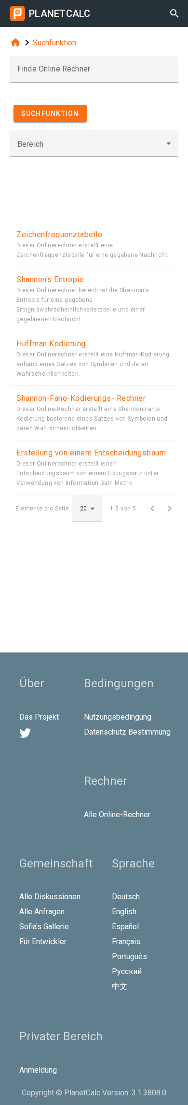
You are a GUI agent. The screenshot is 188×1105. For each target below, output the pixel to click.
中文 (119, 986)
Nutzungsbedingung (117, 717)
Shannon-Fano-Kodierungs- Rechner (81, 398)
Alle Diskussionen (50, 896)
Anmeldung (38, 1070)
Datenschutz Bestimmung (127, 732)
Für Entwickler (43, 941)
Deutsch (126, 896)
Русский (127, 971)
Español (125, 926)
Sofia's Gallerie (44, 926)
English (124, 911)
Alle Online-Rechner (117, 814)
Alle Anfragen (42, 911)
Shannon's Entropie (50, 279)
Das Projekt (39, 717)
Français (126, 941)
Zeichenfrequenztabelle (59, 234)
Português (129, 956)
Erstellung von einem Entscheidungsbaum (91, 452)
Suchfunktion (54, 42)
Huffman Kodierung (51, 343)
